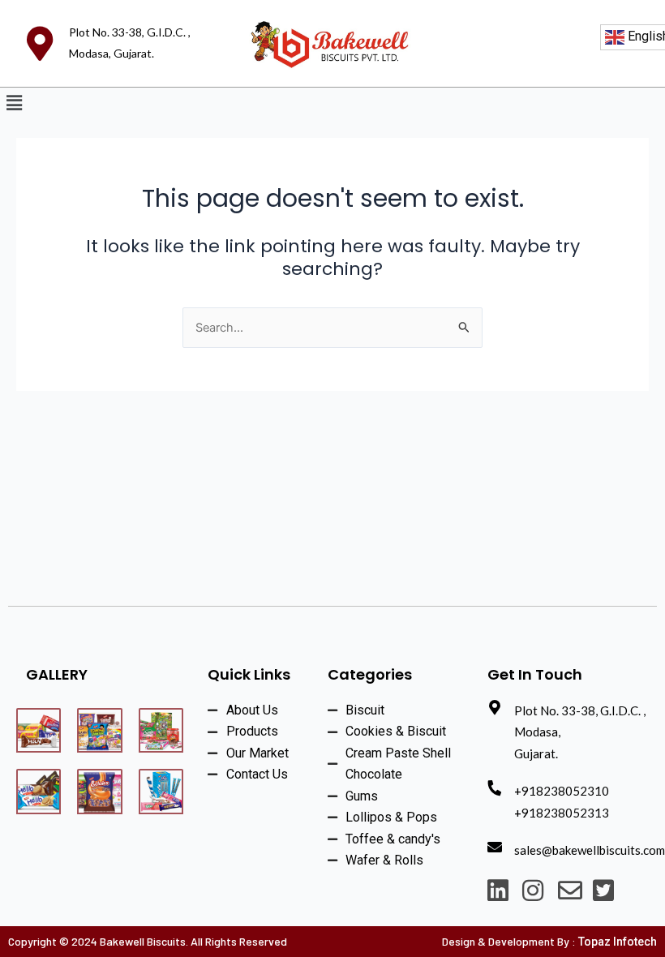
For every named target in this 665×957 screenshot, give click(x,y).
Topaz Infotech (617, 941)
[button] (14, 103)
